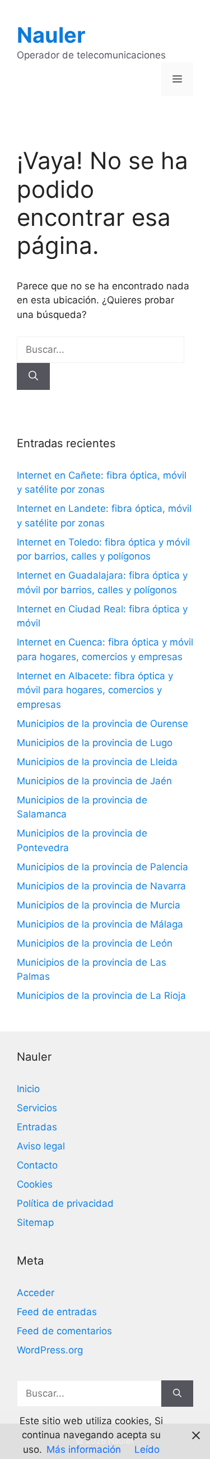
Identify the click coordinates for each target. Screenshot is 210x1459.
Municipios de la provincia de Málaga (100, 924)
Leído (147, 1449)
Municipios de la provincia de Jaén (94, 781)
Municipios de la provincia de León (94, 943)
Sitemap (35, 1222)
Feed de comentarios (64, 1331)
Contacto (37, 1165)
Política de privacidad (65, 1203)
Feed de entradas (57, 1311)
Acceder (35, 1292)
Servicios (37, 1107)
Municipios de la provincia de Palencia (102, 866)
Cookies (35, 1184)
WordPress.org (50, 1350)
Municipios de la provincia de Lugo (94, 742)
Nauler (51, 35)
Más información (83, 1449)
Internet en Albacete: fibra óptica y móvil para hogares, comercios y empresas (95, 690)
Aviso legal (41, 1146)
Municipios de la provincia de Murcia (98, 905)
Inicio (28, 1088)
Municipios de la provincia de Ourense (102, 723)
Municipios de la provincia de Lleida (97, 761)
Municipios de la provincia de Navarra (101, 886)
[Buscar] (33, 376)
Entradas (37, 1127)
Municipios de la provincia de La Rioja (101, 995)
